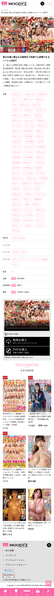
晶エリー (16, 100)
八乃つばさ (29, 126)
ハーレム (23, 259)
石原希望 (43, 178)
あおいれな (29, 121)
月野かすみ (26, 184)
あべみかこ (17, 126)
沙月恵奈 (16, 220)
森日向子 (36, 205)
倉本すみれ (39, 184)
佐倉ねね (39, 157)
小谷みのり (17, 152)
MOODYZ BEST (20, 252)
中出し (15, 265)
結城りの (28, 226)
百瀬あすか (17, 194)
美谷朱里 (38, 115)
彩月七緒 (32, 481)
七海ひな (16, 215)
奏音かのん (40, 210)
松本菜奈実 (28, 131)
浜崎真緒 (16, 157)
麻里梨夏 (16, 163)
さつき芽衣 (28, 215)
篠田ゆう (39, 100)
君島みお (39, 136)
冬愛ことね (17, 136)
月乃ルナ (28, 210)
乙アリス (39, 215)
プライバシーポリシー (16, 564)
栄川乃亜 (39, 163)
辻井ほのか (28, 220)
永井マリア (17, 147)
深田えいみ (17, 110)
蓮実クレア (28, 100)
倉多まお (36, 105)
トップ (3, 10)
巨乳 (14, 259)
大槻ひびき (29, 94)
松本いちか (40, 194)
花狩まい (27, 199)
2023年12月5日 (19, 238)
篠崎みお (41, 121)
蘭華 (27, 205)
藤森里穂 (38, 199)
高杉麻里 (38, 168)
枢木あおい (28, 163)
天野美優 (28, 136)
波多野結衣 (42, 94)
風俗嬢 (44, 259)
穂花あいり (17, 226)
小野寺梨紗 (29, 142)
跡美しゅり (17, 121)
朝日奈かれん (18, 178)
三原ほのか (17, 142)
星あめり (16, 131)
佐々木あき (40, 173)
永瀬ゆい (39, 131)
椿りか (15, 184)
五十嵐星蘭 (28, 157)
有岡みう (16, 199)
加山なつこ (17, 94)
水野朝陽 (27, 168)
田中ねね (16, 231)
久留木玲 (16, 189)
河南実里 (41, 147)
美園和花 (16, 168)
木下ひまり (40, 226)
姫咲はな (28, 194)
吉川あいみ (40, 110)
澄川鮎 (40, 142)
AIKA (14, 105)
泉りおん (16, 173)
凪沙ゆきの (17, 205)
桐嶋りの (16, 115)
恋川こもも (7, 534)
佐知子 (37, 189)
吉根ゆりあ (31, 178)
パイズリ (34, 259)
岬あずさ (28, 110)
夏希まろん (17, 210)
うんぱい (32, 425)
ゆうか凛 (28, 152)
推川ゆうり (29, 147)
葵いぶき (39, 220)
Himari (31, 529)
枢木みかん (24, 105)
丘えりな (27, 189)
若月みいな (42, 126)
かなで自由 (28, 173)
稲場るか (27, 115)
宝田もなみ (40, 152)
